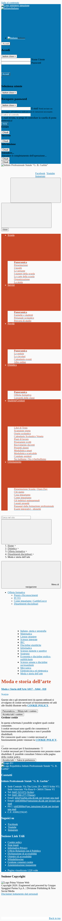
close (5, 229)
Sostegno (25, 653)
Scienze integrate (28, 639)
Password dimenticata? (12, 68)
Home (11, 545)
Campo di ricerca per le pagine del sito (20, 514)
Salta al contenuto (10, 2)
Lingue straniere (28, 636)
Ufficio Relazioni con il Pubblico (24, 850)
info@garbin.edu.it (37, 798)
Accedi (6, 43)
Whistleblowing (16, 859)
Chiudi (5, 132)
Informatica (26, 648)
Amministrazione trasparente (22, 865)
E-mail (34, 108)
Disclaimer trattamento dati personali (19, 894)
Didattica (12, 548)
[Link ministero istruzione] (15, 5)
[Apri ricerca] (35, 190)
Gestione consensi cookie (20, 862)
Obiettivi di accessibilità (19, 856)
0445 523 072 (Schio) (23, 792)
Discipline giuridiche (30, 645)
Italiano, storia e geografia (33, 631)
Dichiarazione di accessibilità (22, 853)
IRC (22, 642)
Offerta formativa (16, 551)
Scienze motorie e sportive (33, 650)
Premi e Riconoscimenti (26, 595)
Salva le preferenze (26, 760)
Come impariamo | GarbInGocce (30, 601)
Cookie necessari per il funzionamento (20, 748)
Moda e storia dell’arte (31, 673)
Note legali (13, 845)
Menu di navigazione (42, 585)
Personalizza (8, 711)
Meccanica (25, 668)
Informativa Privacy (18, 848)
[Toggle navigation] (26, 215)
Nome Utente (38, 59)
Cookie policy (15, 842)
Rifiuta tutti (27, 711)
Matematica (26, 633)
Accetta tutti (13, 714)
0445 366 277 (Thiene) (23, 795)
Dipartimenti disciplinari (20, 554)
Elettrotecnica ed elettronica (34, 670)
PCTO (17, 598)
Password (36, 62)
